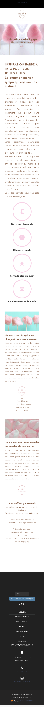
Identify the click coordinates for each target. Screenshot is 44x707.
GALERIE (22, 626)
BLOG (22, 636)
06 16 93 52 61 (22, 3)
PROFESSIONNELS (22, 617)
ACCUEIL (22, 612)
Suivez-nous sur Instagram (23, 598)
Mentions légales (26, 700)
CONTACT (22, 641)
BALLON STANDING (22, 681)
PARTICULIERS (22, 621)
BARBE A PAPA (22, 631)
